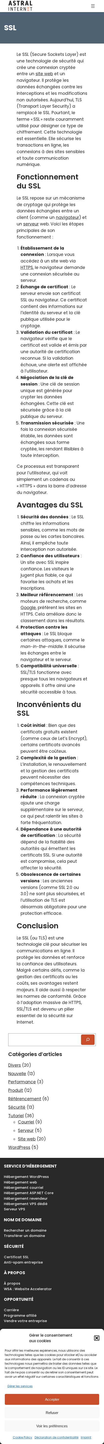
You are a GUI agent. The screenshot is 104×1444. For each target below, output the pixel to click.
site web (44, 73)
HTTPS (27, 267)
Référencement (24, 1099)
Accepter (52, 1399)
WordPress (19, 1147)
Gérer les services (20, 1386)
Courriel (26, 1122)
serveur (31, 224)
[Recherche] (88, 1040)
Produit (15, 1090)
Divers (14, 1065)
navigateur (67, 217)
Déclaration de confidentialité (56, 1437)
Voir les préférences (52, 1426)
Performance (22, 1082)
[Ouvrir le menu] (93, 6)
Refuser (52, 1413)
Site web (27, 1139)
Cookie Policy (22, 1437)
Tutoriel (16, 1115)
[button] (96, 1338)
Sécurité (16, 1107)
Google (28, 607)
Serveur (26, 1130)
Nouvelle (17, 1073)
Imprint (86, 1437)
